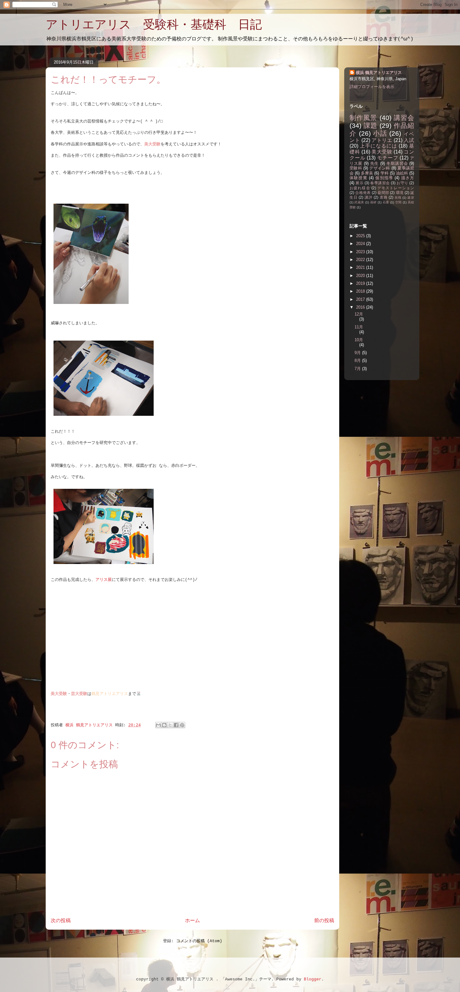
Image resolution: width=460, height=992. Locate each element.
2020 (361, 275)
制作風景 (363, 117)
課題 (370, 125)
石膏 (386, 202)
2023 (361, 251)
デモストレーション (395, 188)
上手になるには (378, 146)
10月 (359, 339)
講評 (369, 197)
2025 (361, 235)
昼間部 (383, 193)
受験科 (356, 168)
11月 (359, 327)
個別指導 (384, 177)
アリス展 (103, 579)
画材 (373, 202)
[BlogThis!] (164, 725)
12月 (359, 314)
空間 (398, 202)
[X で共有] (170, 725)
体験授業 (358, 177)
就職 (398, 197)
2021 (361, 267)
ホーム (192, 921)
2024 (361, 243)
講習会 (404, 117)
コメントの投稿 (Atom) (199, 941)
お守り (402, 183)
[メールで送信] (158, 725)
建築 (410, 197)
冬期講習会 (397, 163)
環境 (400, 193)
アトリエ (381, 140)
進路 (384, 197)
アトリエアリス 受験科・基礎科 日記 (154, 24)
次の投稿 (61, 921)
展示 (359, 183)
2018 (361, 291)
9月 (358, 352)
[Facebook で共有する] (176, 725)
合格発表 (363, 193)
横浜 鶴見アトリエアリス (379, 72)
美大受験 (381, 151)
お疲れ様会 (360, 188)
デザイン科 (379, 168)
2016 (361, 307)
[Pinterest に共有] (182, 725)
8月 (358, 360)
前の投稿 (324, 921)
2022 (361, 259)
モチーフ (387, 157)
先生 (374, 163)
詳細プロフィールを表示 (372, 86)
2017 (361, 299)
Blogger (312, 979)
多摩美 (367, 173)
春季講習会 (380, 183)
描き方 (407, 177)
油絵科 (402, 173)
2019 (361, 283)
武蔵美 (359, 202)
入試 (409, 140)
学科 (385, 173)
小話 (380, 133)
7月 (358, 368)
